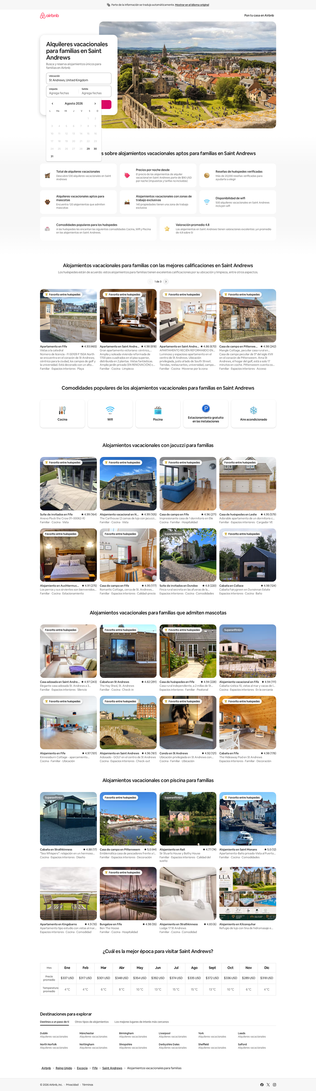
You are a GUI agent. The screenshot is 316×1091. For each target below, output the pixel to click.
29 (88, 148)
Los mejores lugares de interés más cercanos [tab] (142, 1021)
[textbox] (62, 93)
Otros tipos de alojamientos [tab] (92, 1021)
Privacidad (72, 1084)
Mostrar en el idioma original (192, 4)
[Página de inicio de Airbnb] (49, 15)
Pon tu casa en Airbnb (259, 15)
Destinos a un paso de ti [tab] (54, 1021)
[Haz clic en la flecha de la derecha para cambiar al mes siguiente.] (95, 103)
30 (95, 148)
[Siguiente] (166, 282)
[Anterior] (150, 282)
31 (52, 156)
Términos (87, 1084)
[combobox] (78, 80)
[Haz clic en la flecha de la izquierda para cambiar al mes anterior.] (52, 103)
